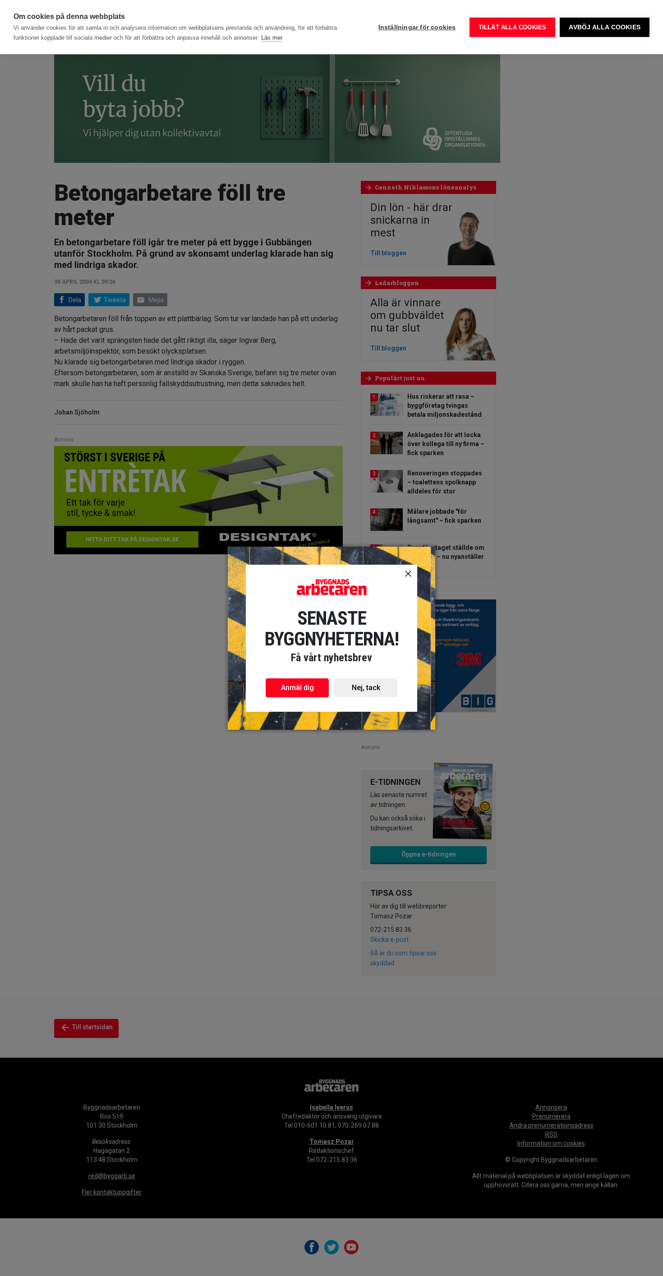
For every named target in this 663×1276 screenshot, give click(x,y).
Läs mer (271, 37)
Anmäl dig (297, 687)
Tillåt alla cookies (513, 27)
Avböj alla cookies (604, 27)
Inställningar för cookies (417, 27)
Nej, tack (366, 687)
